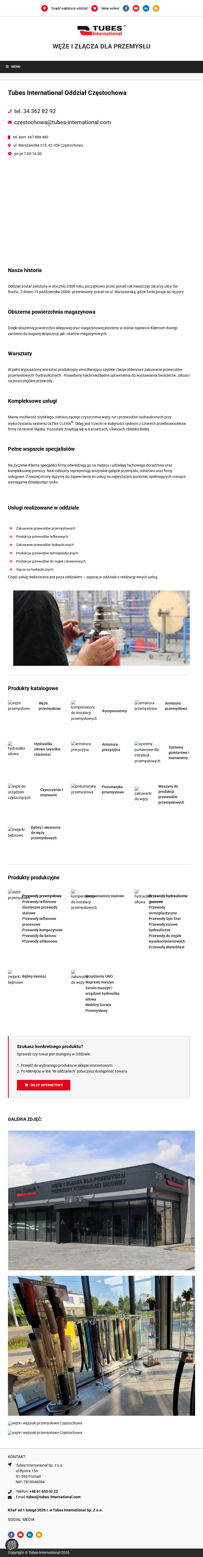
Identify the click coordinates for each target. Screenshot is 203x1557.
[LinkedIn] (148, 8)
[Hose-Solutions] (157, 8)
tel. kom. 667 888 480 (30, 137)
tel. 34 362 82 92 (35, 111)
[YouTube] (138, 8)
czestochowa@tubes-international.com (62, 122)
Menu (15, 67)
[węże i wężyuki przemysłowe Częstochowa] (101, 1133)
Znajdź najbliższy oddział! (69, 8)
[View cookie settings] (12, 1545)
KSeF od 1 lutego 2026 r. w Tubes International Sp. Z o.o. (55, 1510)
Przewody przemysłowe (42, 896)
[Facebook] (128, 8)
